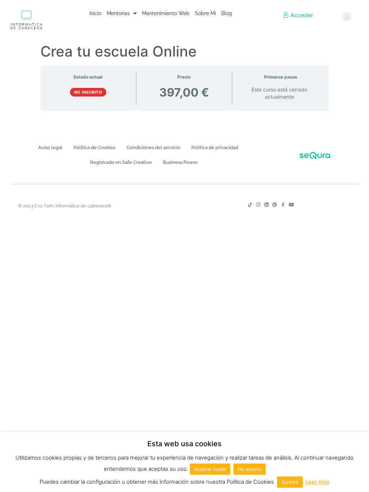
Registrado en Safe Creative (121, 162)
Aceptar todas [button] (210, 469)
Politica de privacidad (214, 147)
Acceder (301, 15)
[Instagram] (258, 204)
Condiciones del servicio (153, 147)
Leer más (317, 481)
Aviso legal (50, 147)
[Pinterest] (274, 204)
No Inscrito (88, 92)
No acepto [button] (249, 469)
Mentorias (118, 13)
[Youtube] (291, 204)
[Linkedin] (266, 204)
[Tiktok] (250, 204)
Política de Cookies (94, 147)
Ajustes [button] (289, 482)
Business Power (180, 162)
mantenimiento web (166, 13)
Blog (226, 13)
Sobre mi (205, 13)
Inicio (95, 13)
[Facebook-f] (283, 204)
